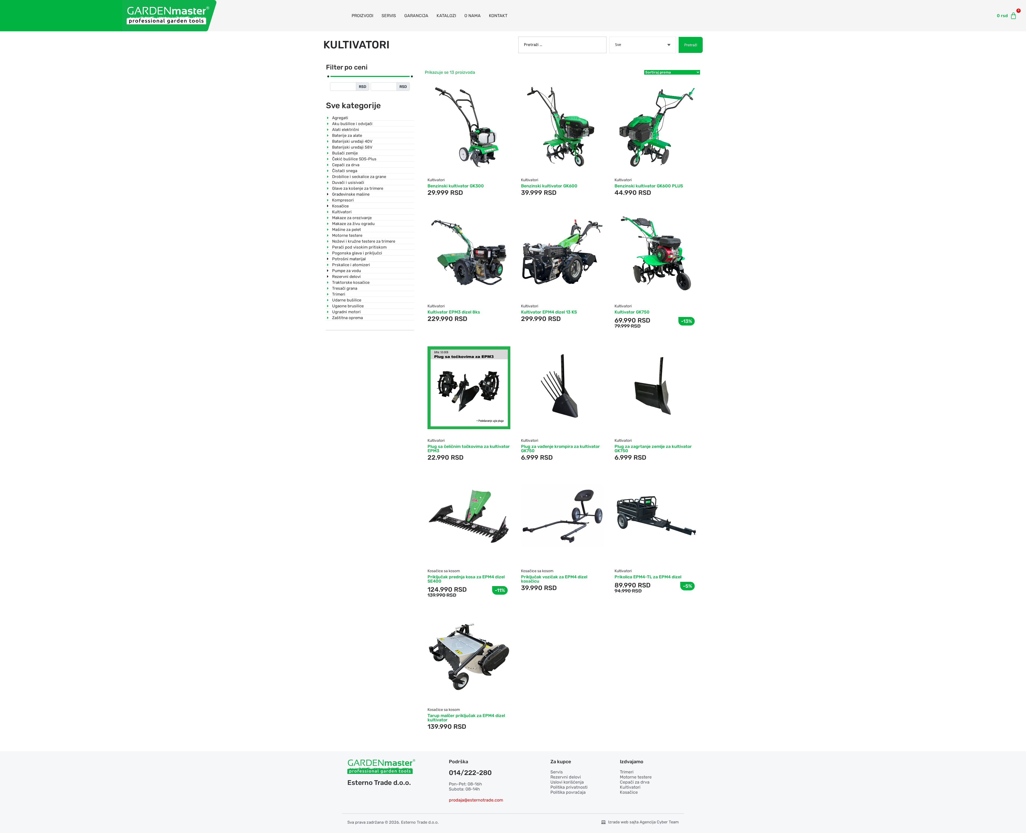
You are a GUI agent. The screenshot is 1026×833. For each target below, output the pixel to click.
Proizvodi (362, 15)
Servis (389, 15)
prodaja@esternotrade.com (476, 800)
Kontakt (498, 15)
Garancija (416, 15)
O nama (472, 15)
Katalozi (446, 15)
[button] (456, 167)
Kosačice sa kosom (444, 571)
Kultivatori (436, 180)
